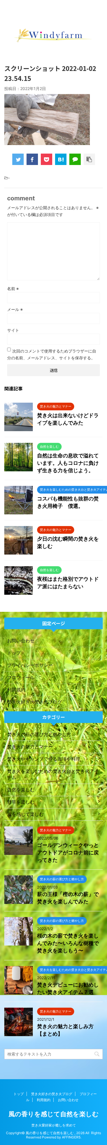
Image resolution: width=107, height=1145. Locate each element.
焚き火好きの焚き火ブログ (34, 702)
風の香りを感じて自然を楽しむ (54, 1114)
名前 (13, 288)
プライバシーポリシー (30, 665)
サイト (13, 330)
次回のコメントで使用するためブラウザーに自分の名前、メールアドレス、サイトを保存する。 (51, 354)
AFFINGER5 (71, 1137)
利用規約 (16, 689)
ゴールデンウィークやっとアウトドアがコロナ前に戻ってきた (68, 852)
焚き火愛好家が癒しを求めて (53, 1125)
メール (15, 309)
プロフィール (21, 677)
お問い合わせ (21, 640)
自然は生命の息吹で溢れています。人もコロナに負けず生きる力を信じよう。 (68, 463)
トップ (14, 653)
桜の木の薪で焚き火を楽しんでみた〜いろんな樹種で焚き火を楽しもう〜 (68, 943)
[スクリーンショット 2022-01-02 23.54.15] (60, 159)
